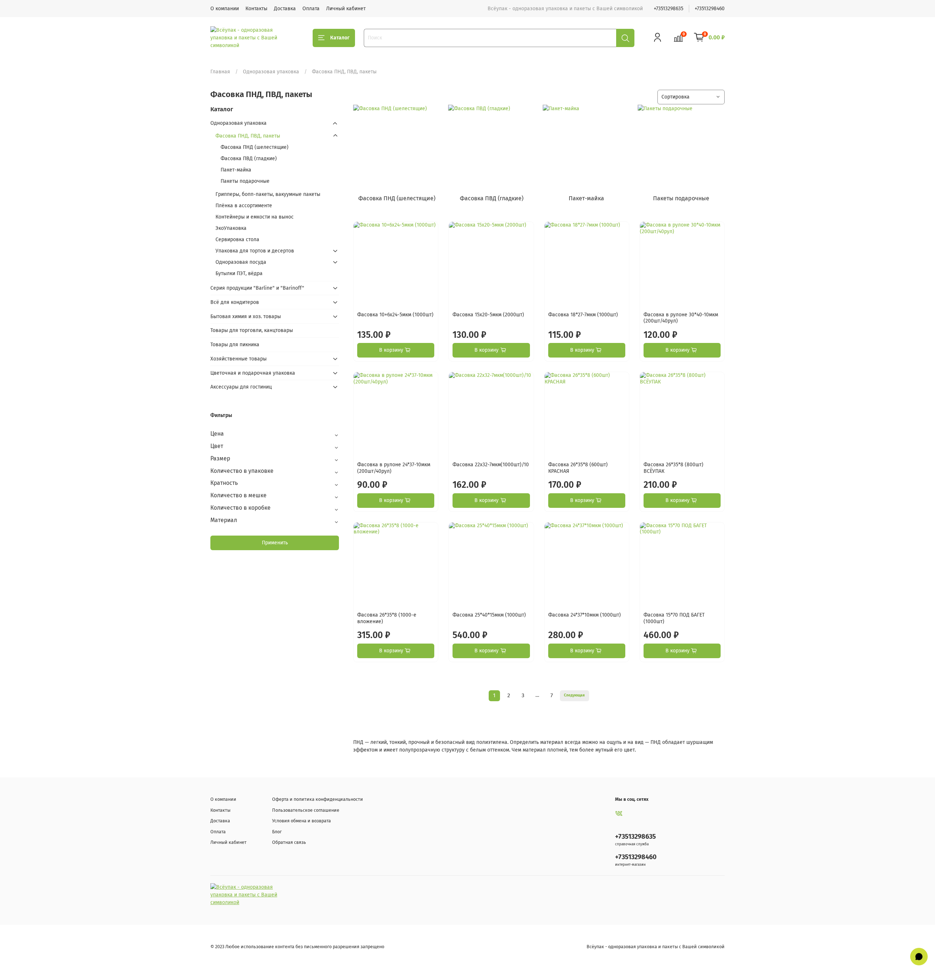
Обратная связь (289, 842)
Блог (277, 831)
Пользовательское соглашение (305, 810)
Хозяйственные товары (238, 359)
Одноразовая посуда (240, 262)
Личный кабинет (346, 8)
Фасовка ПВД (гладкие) (249, 158)
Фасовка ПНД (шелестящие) (255, 147)
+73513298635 (668, 8)
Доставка (285, 8)
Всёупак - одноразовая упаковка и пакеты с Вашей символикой (656, 946)
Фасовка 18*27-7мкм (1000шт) (583, 315)
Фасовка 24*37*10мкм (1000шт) (584, 615)
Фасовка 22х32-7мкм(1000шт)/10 (491, 465)
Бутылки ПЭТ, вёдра (239, 273)
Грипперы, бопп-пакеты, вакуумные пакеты (267, 194)
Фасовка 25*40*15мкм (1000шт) (489, 615)
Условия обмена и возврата (301, 820)
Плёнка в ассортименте (243, 205)
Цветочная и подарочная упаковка (252, 373)
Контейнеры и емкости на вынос (254, 217)
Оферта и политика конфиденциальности (317, 799)
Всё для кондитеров (234, 302)
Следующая (574, 695)
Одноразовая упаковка (271, 72)
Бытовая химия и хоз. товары (245, 316)
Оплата (311, 8)
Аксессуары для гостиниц (241, 387)
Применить (275, 543)
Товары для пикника (234, 344)
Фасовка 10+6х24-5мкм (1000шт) (395, 315)
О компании (224, 8)
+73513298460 (710, 8)
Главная (220, 72)
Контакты (256, 8)
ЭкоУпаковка (231, 228)
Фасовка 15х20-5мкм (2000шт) (488, 315)
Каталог (340, 38)
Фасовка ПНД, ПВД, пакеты (247, 136)
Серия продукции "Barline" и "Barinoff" (257, 288)
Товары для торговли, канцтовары (251, 330)
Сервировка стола (237, 239)
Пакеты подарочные (245, 181)
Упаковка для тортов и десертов (254, 251)
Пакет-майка (236, 170)
